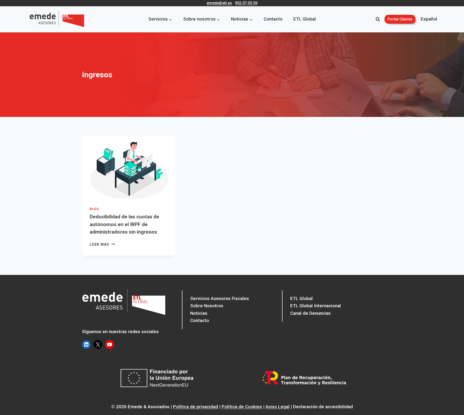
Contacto (273, 19)
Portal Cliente (400, 19)
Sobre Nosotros (206, 305)
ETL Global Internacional (315, 305)
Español (429, 19)
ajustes (224, 410)
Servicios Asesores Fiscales (219, 298)
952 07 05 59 (246, 3)
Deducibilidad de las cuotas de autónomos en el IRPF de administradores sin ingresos (124, 224)
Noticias (198, 313)
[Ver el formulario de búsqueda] (377, 19)
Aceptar (259, 407)
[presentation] (128, 167)
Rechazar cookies (296, 407)
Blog (94, 209)
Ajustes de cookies (342, 407)
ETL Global (304, 19)
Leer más (102, 244)
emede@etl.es (219, 3)
